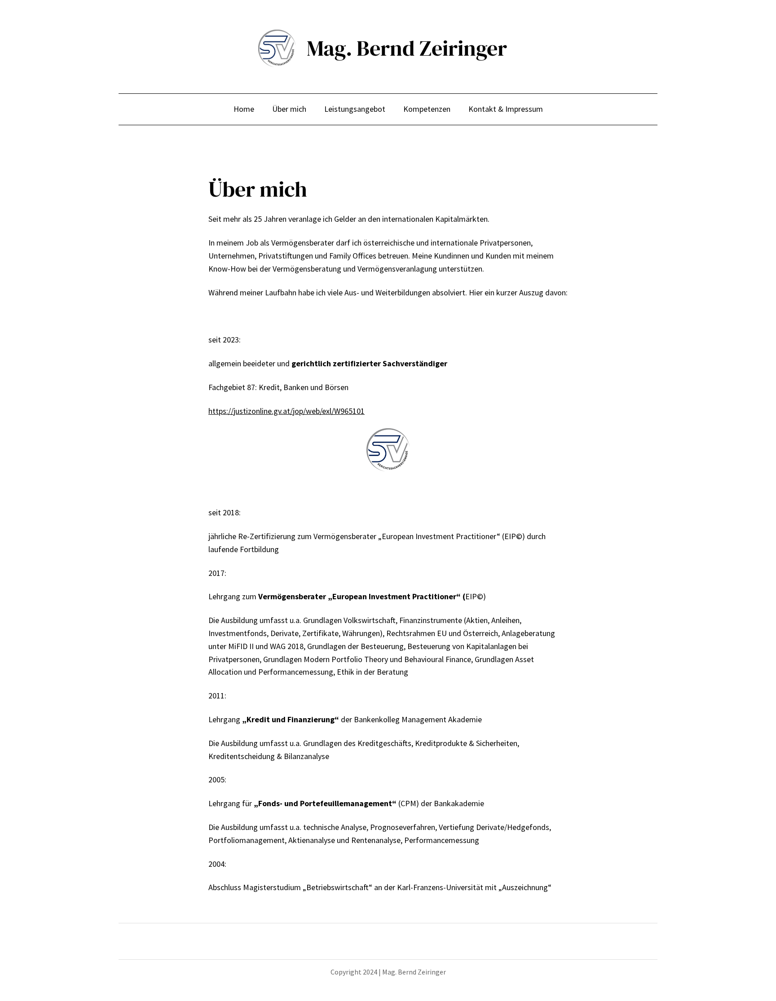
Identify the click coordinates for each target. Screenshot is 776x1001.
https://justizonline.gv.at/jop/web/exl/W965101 (286, 411)
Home (244, 109)
